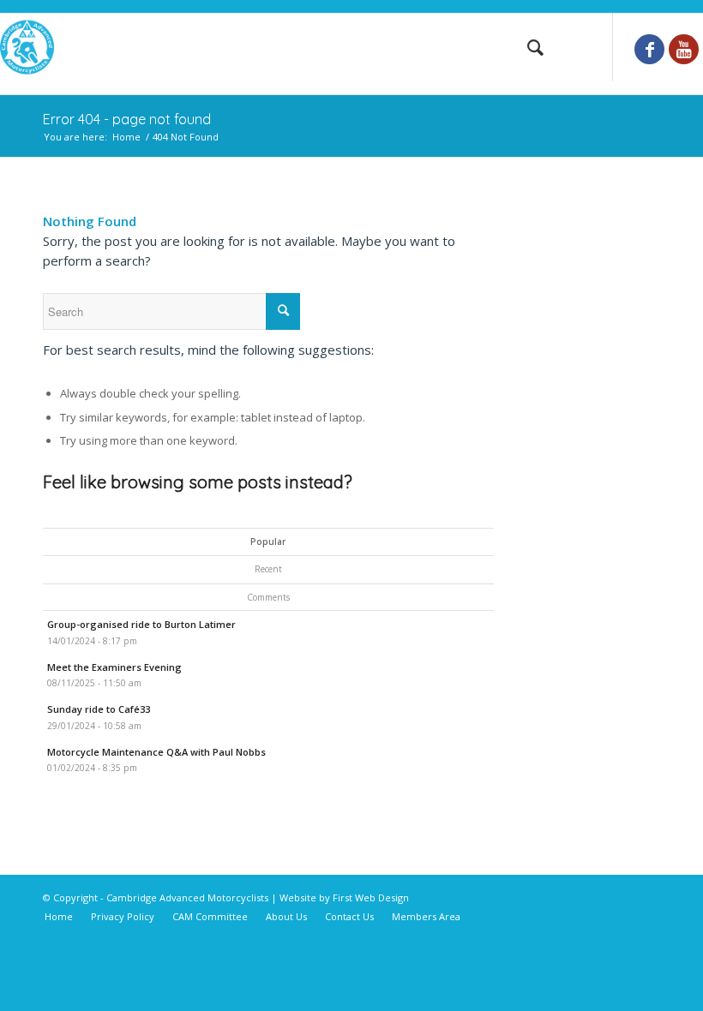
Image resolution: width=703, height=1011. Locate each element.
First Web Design (371, 897)
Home (126, 136)
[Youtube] (684, 49)
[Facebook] (649, 49)
